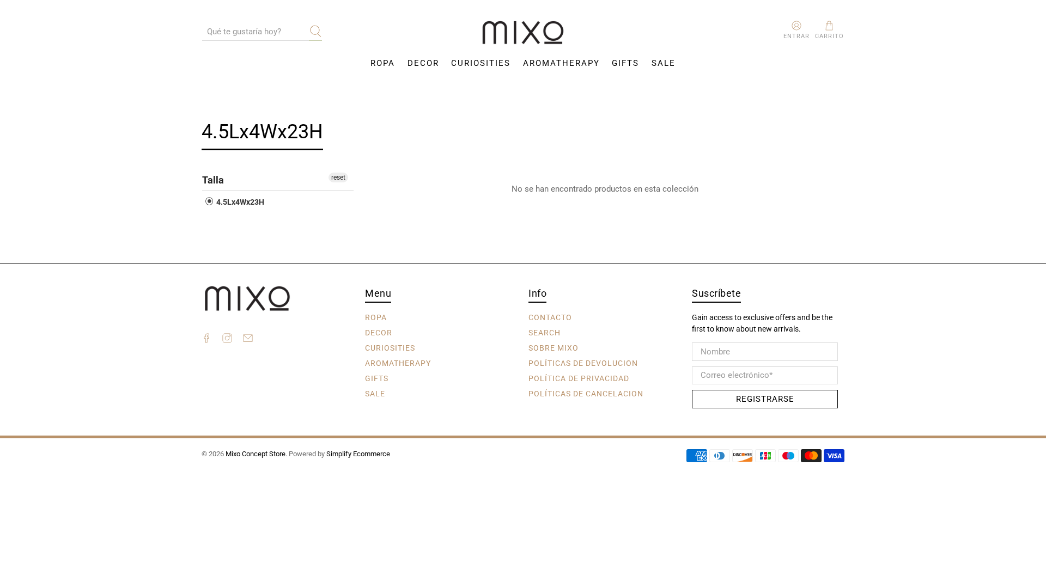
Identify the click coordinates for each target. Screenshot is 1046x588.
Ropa (382, 63)
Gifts (625, 63)
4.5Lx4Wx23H (239, 202)
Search (544, 332)
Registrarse (765, 399)
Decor (423, 63)
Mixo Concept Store (255, 454)
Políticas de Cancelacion (585, 393)
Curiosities (480, 63)
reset (338, 177)
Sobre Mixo (553, 348)
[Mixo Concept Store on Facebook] (206, 339)
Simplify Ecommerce (358, 454)
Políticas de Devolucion (583, 363)
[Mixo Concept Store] (523, 33)
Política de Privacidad (578, 378)
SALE (664, 63)
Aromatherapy (561, 63)
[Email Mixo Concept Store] (248, 339)
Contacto (550, 317)
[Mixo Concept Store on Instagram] (227, 339)
